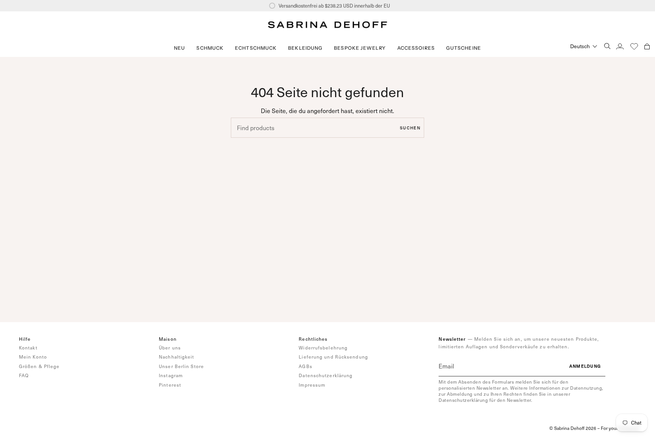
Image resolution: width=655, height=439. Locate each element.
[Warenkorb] (647, 46)
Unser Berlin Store (181, 366)
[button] (210, 48)
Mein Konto (33, 357)
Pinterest (170, 385)
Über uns (170, 348)
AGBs (305, 366)
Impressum (312, 385)
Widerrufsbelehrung (323, 348)
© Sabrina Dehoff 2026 (572, 428)
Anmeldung (585, 366)
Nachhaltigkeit (176, 357)
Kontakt (28, 348)
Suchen (410, 128)
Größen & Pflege (39, 366)
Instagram (171, 375)
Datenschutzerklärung (326, 375)
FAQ (24, 375)
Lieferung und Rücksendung (333, 357)
